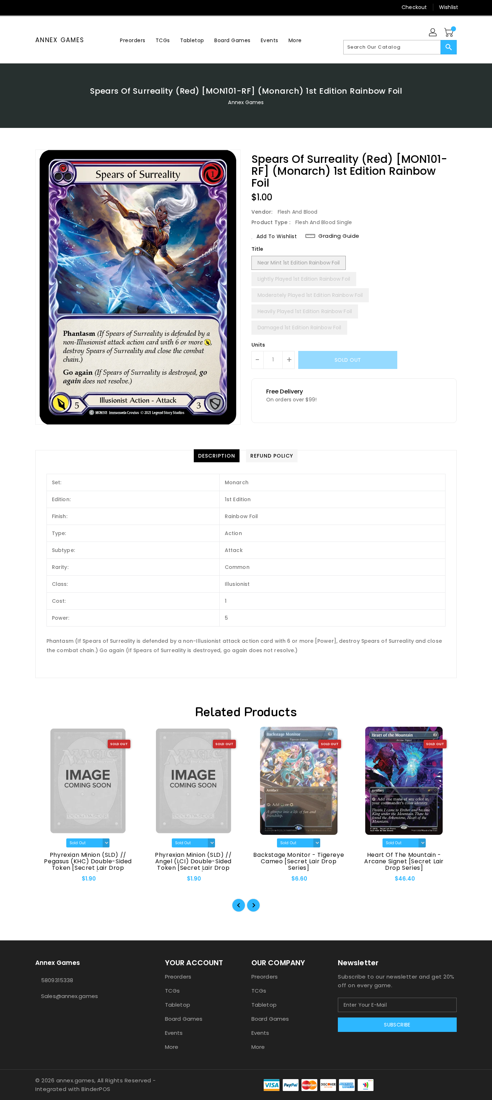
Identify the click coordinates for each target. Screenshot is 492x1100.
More (171, 1047)
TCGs (172, 990)
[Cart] (449, 33)
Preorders (178, 976)
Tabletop (177, 1004)
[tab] (217, 455)
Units (258, 344)
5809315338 (57, 980)
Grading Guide (338, 236)
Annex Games (59, 40)
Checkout (414, 7)
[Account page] (433, 33)
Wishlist (448, 7)
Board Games (183, 1019)
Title (257, 249)
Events (174, 1033)
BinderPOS (96, 1089)
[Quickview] (47, 881)
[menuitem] (133, 40)
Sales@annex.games (69, 996)
